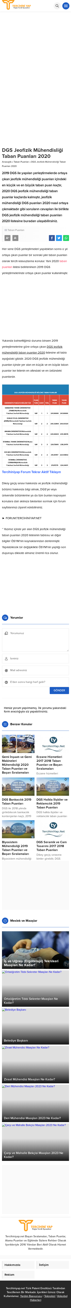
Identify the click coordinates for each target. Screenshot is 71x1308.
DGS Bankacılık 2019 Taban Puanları (16, 802)
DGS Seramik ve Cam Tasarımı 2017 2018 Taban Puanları (51, 846)
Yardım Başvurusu (31, 1296)
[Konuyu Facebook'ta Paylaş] (52, 238)
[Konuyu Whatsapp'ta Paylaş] (66, 238)
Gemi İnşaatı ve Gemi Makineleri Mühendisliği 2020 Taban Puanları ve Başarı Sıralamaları (17, 765)
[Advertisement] (35, 49)
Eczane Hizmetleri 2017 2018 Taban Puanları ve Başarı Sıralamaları (49, 763)
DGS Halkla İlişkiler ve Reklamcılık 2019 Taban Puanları (52, 803)
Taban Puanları (21, 161)
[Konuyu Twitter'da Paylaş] (59, 238)
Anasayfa (6, 161)
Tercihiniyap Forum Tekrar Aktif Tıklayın (31, 472)
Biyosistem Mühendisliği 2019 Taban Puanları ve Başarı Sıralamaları (15, 848)
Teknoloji (50, 1296)
